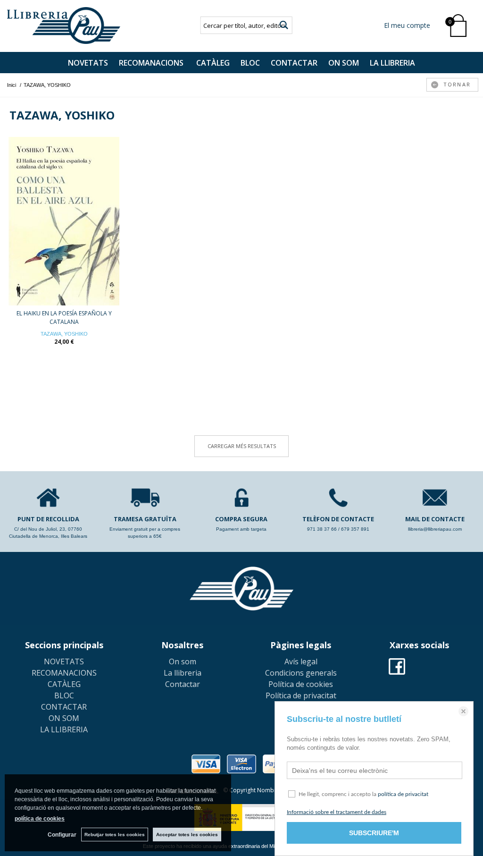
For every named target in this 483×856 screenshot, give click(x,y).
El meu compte (407, 25)
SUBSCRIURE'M (374, 833)
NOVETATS (88, 63)
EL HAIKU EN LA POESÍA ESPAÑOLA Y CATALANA (64, 317)
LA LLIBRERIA (392, 63)
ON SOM (343, 63)
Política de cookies (300, 684)
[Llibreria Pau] (63, 25)
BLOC (250, 63)
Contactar (182, 684)
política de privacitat (403, 794)
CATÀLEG (213, 63)
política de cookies (40, 818)
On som (182, 661)
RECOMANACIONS (152, 63)
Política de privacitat (301, 695)
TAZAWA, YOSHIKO (64, 334)
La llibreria (182, 673)
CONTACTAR (294, 63)
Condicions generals (301, 673)
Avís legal (300, 661)
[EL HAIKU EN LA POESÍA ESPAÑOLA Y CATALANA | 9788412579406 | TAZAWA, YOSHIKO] (63, 221)
